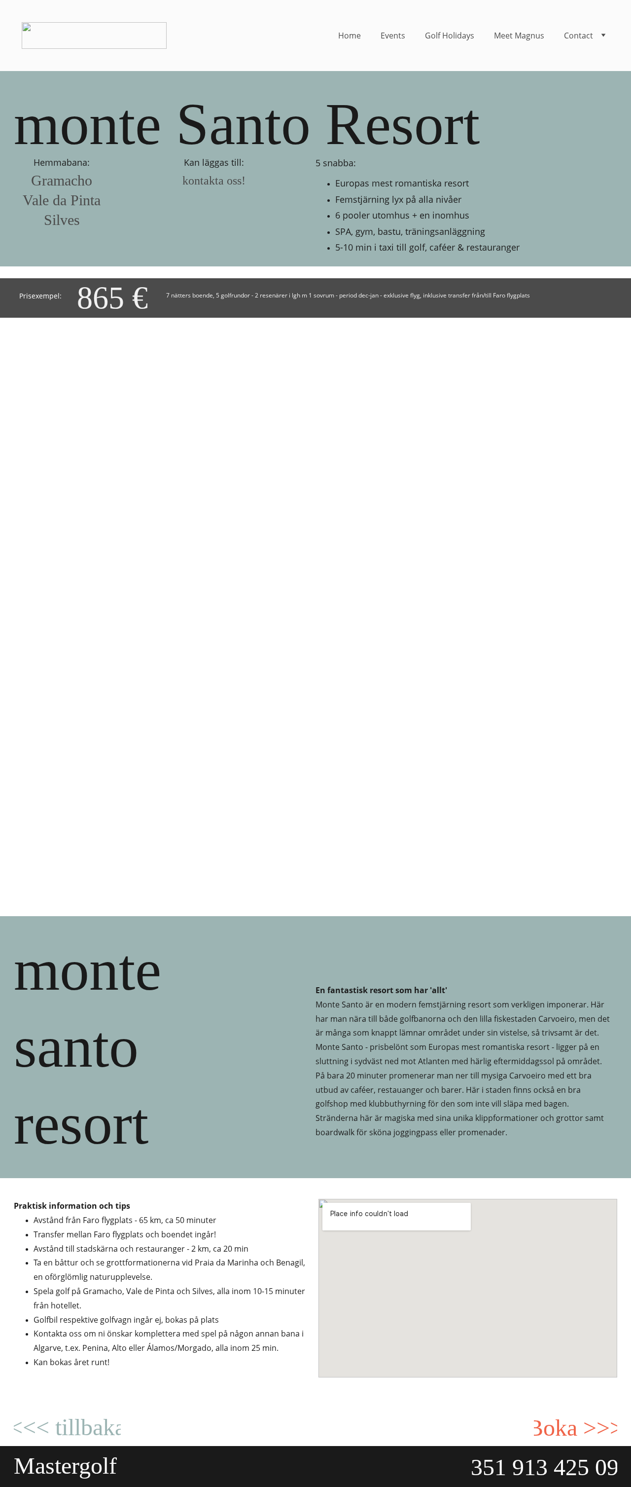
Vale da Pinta (62, 200)
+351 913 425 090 (544, 1467)
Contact (578, 35)
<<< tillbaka (67, 1427)
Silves (62, 220)
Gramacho (61, 180)
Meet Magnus (519, 35)
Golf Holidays (449, 35)
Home (349, 35)
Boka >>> (575, 1427)
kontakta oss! (213, 180)
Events (393, 35)
